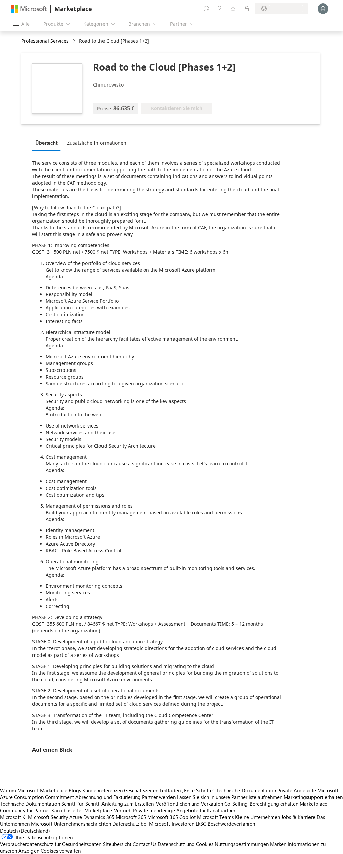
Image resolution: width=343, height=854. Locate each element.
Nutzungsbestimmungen (242, 844)
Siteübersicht (117, 844)
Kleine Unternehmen (257, 817)
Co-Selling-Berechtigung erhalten (261, 803)
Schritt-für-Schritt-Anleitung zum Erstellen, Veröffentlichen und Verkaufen (142, 803)
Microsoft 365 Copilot (171, 817)
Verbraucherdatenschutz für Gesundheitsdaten (50, 844)
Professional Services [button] (45, 41)
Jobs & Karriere (298, 817)
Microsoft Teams (215, 817)
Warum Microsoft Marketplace (33, 790)
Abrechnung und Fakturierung (108, 797)
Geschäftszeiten (141, 790)
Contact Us (144, 844)
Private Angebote (296, 790)
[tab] (48, 142)
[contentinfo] (74, 41)
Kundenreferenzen (102, 790)
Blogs (75, 790)
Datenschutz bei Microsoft (141, 823)
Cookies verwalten (61, 850)
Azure (75, 817)
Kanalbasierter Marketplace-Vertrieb (91, 810)
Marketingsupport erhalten (313, 797)
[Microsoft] (29, 9)
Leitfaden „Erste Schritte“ (187, 790)
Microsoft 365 (131, 817)
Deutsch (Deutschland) (25, 830)
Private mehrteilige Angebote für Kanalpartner (184, 810)
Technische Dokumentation (246, 790)
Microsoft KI (13, 817)
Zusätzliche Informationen (96, 142)
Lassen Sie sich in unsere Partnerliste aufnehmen (229, 797)
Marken (278, 844)
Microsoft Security (48, 817)
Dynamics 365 (98, 817)
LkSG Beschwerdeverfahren (225, 823)
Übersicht (46, 142)
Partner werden (159, 797)
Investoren (183, 823)
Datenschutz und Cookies (185, 844)
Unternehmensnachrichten (82, 823)
